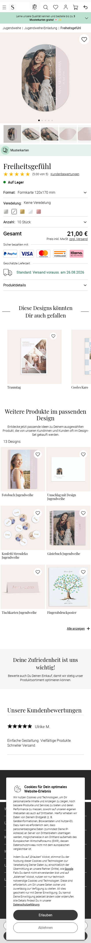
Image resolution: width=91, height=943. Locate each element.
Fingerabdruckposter (61, 612)
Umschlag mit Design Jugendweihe (61, 496)
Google (69, 868)
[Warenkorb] (75, 7)
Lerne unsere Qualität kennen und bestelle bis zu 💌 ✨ (45, 17)
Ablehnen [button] (45, 927)
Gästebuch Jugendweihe (63, 554)
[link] (34, 357)
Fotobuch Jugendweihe (17, 495)
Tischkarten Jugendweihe (19, 612)
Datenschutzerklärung (26, 904)
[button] (66, 7)
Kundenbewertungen (65, 174)
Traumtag (14, 388)
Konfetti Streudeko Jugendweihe (15, 555)
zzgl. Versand (78, 239)
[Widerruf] (85, 7)
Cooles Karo (79, 388)
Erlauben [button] (45, 915)
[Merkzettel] (56, 7)
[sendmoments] (12, 7)
